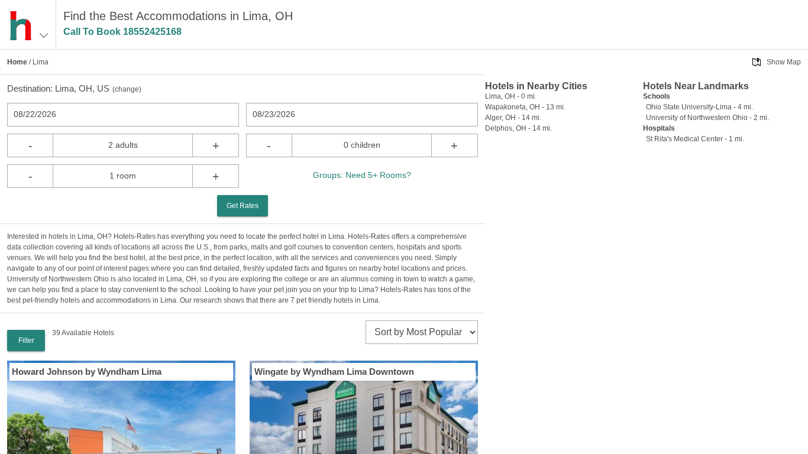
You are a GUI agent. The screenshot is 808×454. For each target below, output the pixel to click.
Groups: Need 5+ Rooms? (362, 175)
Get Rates (242, 206)
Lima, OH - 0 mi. (510, 96)
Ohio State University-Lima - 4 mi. (699, 107)
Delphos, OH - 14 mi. (518, 128)
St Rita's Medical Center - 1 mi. (695, 139)
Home (17, 62)
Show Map (784, 62)
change (127, 89)
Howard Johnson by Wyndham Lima (86, 372)
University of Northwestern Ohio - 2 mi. (707, 118)
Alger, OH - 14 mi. (513, 118)
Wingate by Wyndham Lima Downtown (334, 372)
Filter (26, 340)
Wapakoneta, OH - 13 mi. (525, 107)
